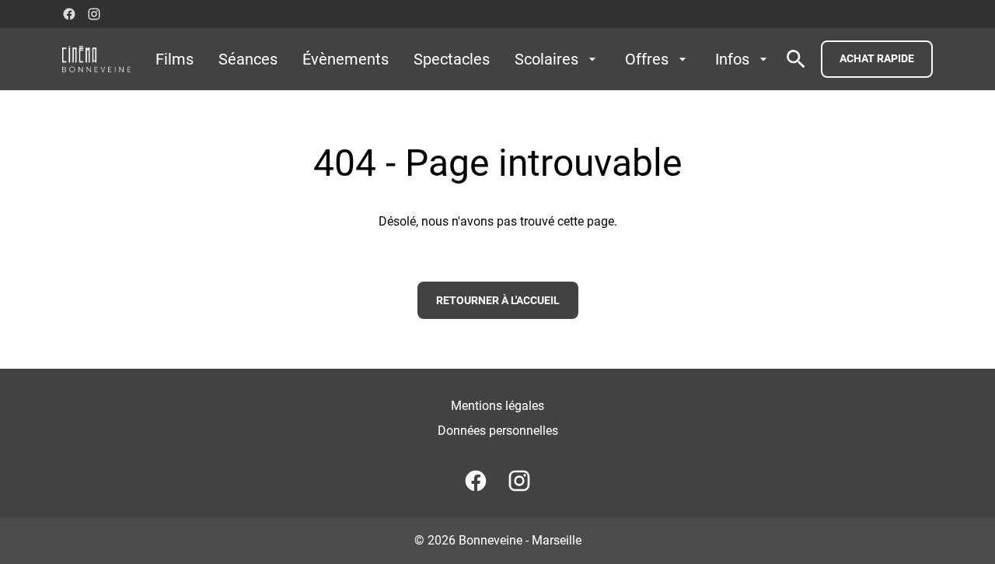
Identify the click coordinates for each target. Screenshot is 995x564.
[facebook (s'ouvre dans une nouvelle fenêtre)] (69, 14)
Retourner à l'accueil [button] (498, 300)
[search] (796, 59)
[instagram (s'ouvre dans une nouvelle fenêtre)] (94, 14)
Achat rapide (877, 58)
